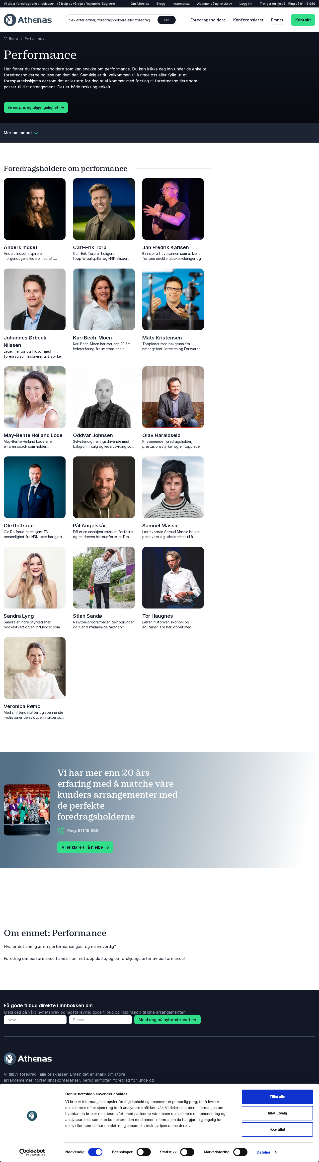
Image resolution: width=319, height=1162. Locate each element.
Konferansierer (248, 19)
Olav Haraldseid (161, 435)
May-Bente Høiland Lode (33, 435)
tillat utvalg (277, 1113)
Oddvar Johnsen (93, 435)
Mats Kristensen (162, 338)
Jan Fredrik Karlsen (165, 247)
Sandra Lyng (19, 616)
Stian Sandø (87, 616)
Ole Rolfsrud (19, 526)
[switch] (144, 1152)
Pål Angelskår (89, 526)
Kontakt (303, 19)
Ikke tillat (277, 1129)
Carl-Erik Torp (89, 247)
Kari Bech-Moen (92, 338)
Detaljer (263, 1152)
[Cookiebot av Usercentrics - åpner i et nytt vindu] (32, 1152)
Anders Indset (20, 247)
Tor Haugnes (157, 616)
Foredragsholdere (208, 19)
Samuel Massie (160, 526)
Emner (277, 19)
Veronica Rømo (22, 706)
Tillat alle (277, 1097)
